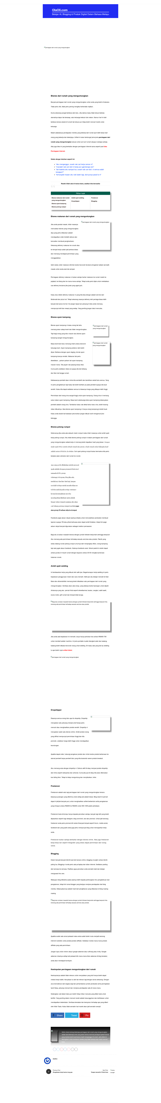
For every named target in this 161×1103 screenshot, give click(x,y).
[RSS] (112, 2)
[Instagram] (110, 2)
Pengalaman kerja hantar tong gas (62, 1072)
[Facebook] (108, 2)
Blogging (94, 201)
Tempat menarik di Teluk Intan (99, 1072)
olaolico (55, 1059)
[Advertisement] (80, 30)
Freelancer (94, 198)
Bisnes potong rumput (59, 207)
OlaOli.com (60, 10)
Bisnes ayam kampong (59, 203)
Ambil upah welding (77, 198)
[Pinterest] (55, 1062)
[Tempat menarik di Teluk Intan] (112, 1071)
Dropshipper (75, 201)
